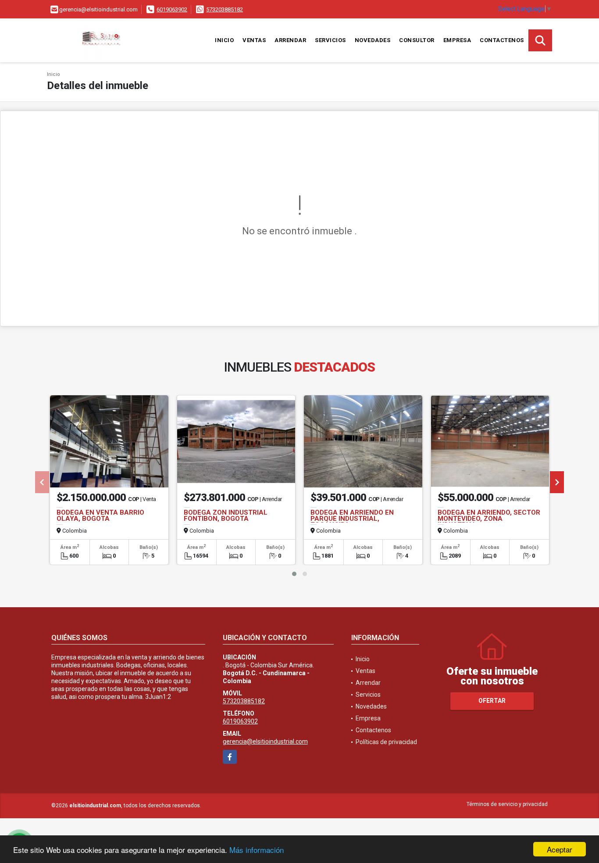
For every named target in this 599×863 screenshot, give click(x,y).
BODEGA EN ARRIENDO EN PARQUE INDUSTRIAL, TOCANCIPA (352, 518)
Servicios (330, 40)
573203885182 (224, 9)
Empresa (457, 40)
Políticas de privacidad (386, 741)
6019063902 (172, 9)
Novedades (373, 40)
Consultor (417, 40)
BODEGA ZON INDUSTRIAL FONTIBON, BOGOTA (225, 515)
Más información (256, 849)
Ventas (254, 40)
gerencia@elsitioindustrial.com (265, 741)
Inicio (224, 40)
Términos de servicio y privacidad (507, 804)
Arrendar (290, 40)
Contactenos (502, 40)
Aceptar (559, 849)
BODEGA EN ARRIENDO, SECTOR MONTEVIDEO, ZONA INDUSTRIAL (489, 518)
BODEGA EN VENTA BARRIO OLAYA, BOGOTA (100, 515)
